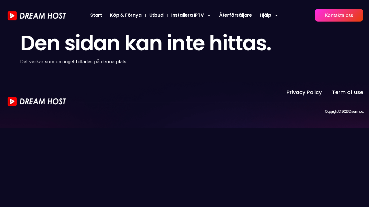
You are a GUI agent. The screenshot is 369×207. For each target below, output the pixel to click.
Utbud (156, 15)
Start (96, 15)
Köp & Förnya (126, 15)
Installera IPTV (187, 15)
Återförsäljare (235, 15)
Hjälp (265, 15)
